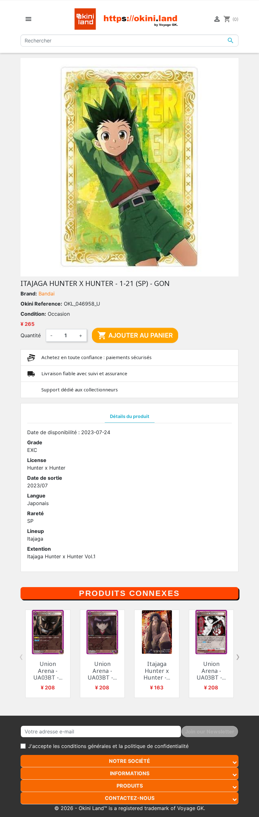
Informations (129, 773)
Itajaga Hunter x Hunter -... (156, 670)
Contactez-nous (129, 798)
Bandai (47, 293)
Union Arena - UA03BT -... (48, 670)
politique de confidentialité (156, 746)
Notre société (129, 761)
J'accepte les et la (108, 746)
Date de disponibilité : (53, 432)
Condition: (33, 314)
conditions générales (86, 746)
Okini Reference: (41, 304)
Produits (130, 785)
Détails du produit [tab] (129, 416)
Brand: (29, 293)
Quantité (31, 335)
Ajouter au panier (135, 335)
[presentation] (21, 656)
